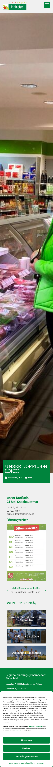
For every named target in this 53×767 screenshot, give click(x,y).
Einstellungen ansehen (26, 756)
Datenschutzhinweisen (35, 726)
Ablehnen (26, 748)
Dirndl (30, 478)
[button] (47, 5)
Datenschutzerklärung (28, 763)
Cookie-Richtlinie (14, 763)
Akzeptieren (26, 740)
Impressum (17, 731)
